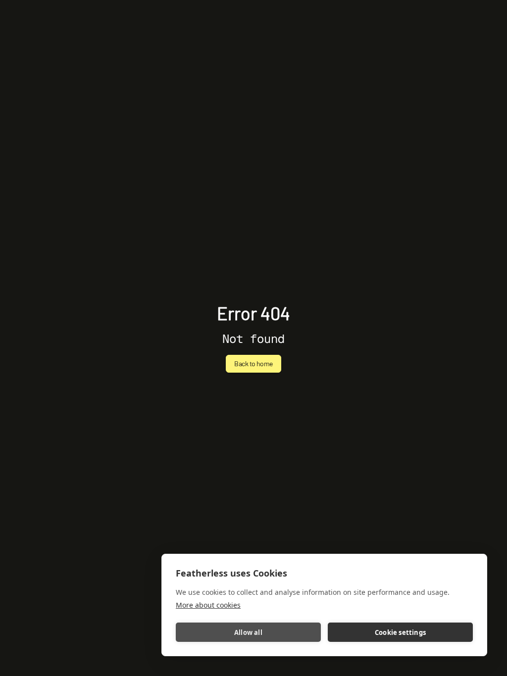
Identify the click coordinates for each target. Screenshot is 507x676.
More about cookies (208, 605)
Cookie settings (400, 632)
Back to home (253, 363)
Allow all (248, 632)
